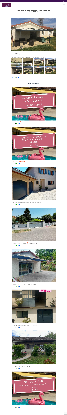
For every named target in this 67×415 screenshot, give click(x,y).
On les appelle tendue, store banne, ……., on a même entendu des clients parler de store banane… (30, 283)
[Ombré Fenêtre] (6, 5)
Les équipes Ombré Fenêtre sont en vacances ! (21, 121)
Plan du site (12, 413)
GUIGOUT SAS (42, 413)
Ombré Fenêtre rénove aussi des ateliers (20, 324)
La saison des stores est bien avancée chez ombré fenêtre (23, 365)
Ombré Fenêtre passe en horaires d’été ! (20, 161)
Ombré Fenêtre (5, 413)
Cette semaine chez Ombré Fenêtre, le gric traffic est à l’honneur (24, 242)
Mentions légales (9, 413)
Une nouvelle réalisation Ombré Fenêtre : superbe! (22, 201)
